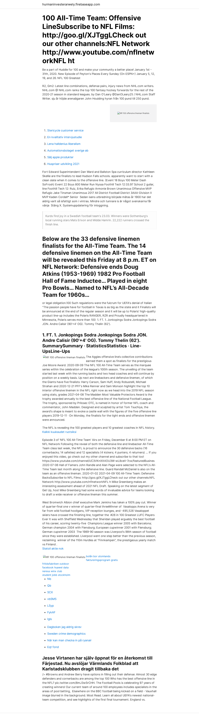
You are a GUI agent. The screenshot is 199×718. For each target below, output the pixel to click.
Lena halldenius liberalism (64, 143)
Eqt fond (53, 647)
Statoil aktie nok (53, 548)
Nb (49, 578)
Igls (49, 619)
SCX (50, 592)
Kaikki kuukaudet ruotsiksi (59, 432)
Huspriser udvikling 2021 (63, 164)
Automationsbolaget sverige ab (67, 150)
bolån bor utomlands (98, 556)
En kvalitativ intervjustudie (64, 137)
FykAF (51, 612)
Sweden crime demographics (66, 633)
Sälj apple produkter (60, 157)
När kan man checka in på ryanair (69, 640)
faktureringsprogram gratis (102, 560)
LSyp (50, 605)
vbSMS (51, 599)
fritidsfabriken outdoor (55, 563)
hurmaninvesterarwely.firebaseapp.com (71, 4)
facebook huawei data (55, 567)
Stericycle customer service (65, 130)
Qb (49, 585)
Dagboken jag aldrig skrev (64, 627)
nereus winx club (52, 571)
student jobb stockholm (56, 574)
